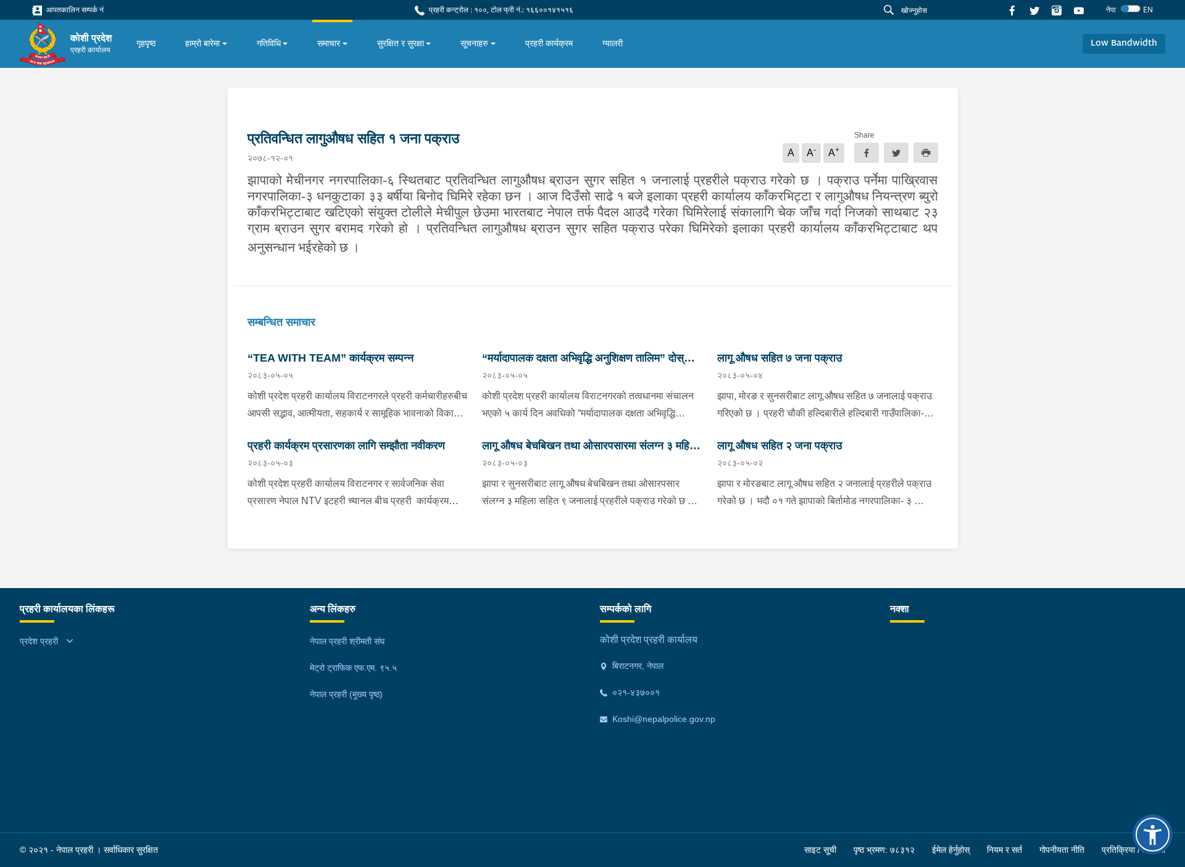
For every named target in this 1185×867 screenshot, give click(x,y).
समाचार (328, 43)
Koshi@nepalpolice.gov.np (662, 719)
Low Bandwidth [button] (1124, 43)
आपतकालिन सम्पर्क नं (74, 9)
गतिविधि (269, 43)
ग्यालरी (612, 43)
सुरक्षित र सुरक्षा (400, 43)
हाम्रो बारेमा (202, 43)
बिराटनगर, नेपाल (636, 666)
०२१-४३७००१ (635, 692)
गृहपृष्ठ (146, 43)
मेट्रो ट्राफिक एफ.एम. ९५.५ (353, 668)
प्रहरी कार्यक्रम (549, 43)
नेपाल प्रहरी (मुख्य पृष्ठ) (346, 694)
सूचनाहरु (474, 43)
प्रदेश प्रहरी (39, 641)
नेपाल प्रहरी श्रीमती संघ (347, 641)
